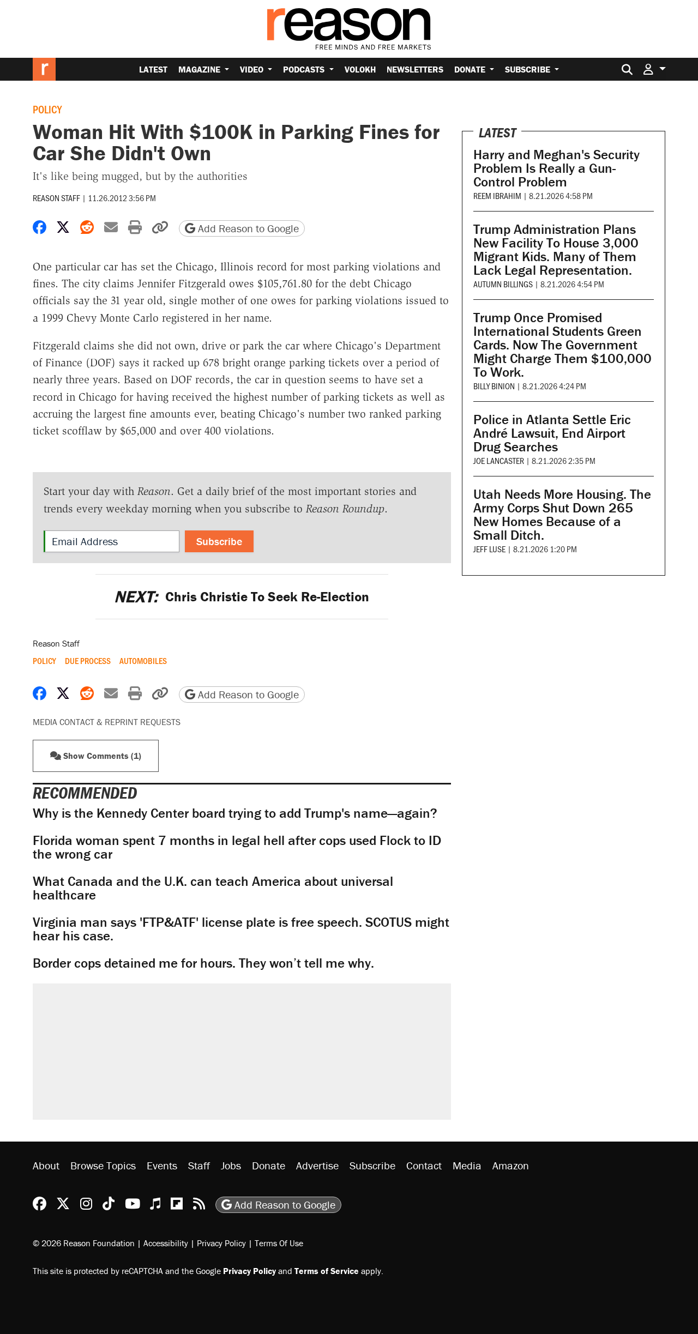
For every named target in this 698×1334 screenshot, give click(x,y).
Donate (471, 69)
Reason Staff (56, 197)
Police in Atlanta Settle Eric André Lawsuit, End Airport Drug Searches (552, 433)
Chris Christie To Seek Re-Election (241, 596)
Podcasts (305, 69)
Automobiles (143, 660)
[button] (654, 69)
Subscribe (528, 69)
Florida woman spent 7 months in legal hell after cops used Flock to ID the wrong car (237, 847)
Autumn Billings (503, 283)
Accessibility (165, 1243)
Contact (424, 1165)
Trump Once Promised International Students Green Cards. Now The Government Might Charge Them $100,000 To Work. (562, 345)
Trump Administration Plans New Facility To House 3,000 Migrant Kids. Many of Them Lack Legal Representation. (556, 250)
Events (162, 1165)
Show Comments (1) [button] (101, 755)
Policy (47, 109)
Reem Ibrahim (497, 195)
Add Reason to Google (247, 228)
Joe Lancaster (498, 460)
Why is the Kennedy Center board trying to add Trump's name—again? (235, 813)
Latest (153, 69)
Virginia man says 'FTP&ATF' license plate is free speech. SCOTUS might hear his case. (241, 929)
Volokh (360, 69)
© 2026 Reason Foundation (84, 1243)
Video (253, 69)
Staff (199, 1165)
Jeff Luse (489, 548)
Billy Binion (494, 385)
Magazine (200, 69)
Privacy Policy (221, 1243)
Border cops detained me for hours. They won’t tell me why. (203, 963)
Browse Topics (103, 1165)
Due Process (88, 660)
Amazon (510, 1165)
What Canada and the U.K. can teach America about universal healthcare (213, 888)
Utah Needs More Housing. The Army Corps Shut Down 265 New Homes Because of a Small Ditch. (562, 515)
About (46, 1165)
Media (467, 1165)
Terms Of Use (279, 1243)
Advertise (317, 1165)
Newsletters (415, 69)
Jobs (231, 1165)
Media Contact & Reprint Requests (106, 721)
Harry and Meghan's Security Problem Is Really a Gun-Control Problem (556, 168)
